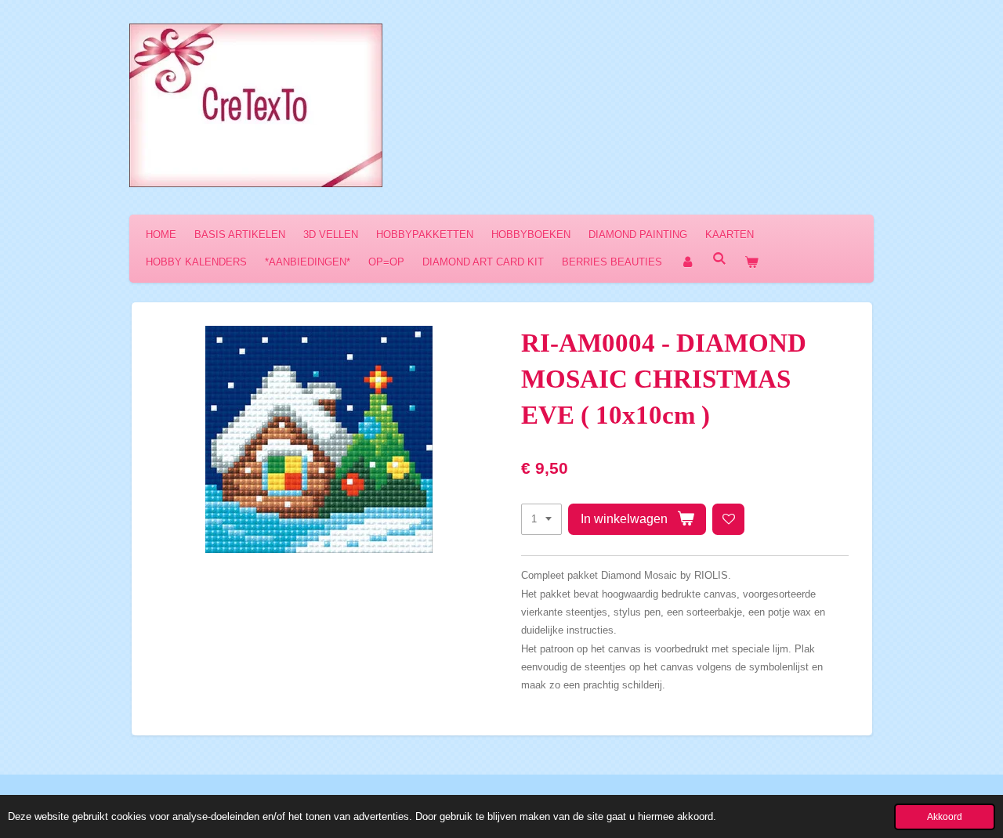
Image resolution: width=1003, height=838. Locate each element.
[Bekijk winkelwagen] (751, 262)
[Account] (687, 262)
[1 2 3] (541, 520)
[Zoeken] (719, 258)
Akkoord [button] (944, 816)
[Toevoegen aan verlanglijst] (728, 520)
